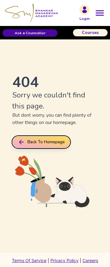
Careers (90, 260)
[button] (29, 33)
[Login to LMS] (84, 10)
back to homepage (46, 142)
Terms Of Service (29, 260)
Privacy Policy (64, 260)
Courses (90, 32)
